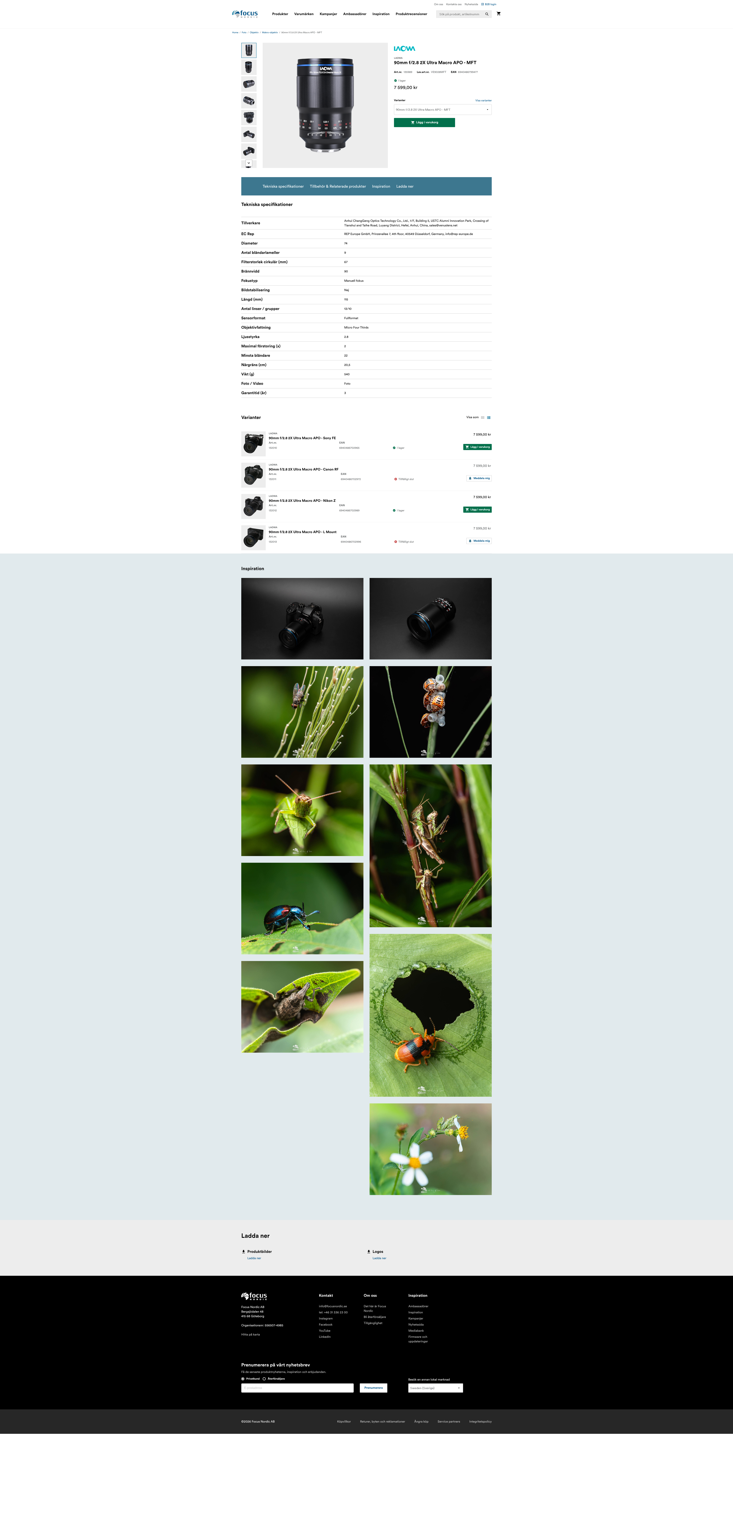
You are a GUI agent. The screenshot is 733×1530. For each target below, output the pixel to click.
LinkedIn (325, 1337)
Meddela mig (482, 478)
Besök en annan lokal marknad (429, 1380)
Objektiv (254, 32)
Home (235, 32)
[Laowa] (404, 48)
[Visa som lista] (489, 418)
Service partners (449, 1421)
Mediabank (416, 1331)
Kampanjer (328, 14)
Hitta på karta (250, 1334)
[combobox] (464, 14)
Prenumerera (373, 1388)
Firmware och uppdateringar (418, 1339)
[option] (249, 50)
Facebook (326, 1325)
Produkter (280, 14)
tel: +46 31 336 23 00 (333, 1312)
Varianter (399, 100)
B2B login (490, 4)
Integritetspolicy (480, 1421)
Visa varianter (483, 100)
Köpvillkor (344, 1421)
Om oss (438, 4)
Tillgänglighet (373, 1323)
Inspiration (381, 14)
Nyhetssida (471, 4)
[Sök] (487, 14)
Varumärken (303, 14)
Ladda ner (254, 1258)
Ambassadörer (354, 14)
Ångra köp (421, 1421)
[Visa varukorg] (498, 14)
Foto (244, 32)
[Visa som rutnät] (483, 418)
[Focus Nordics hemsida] (245, 14)
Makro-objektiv (270, 32)
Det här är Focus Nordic (375, 1308)
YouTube (324, 1331)
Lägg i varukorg (427, 122)
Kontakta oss (454, 4)
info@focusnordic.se (333, 1306)
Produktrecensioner (411, 14)
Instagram (326, 1318)
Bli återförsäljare (375, 1317)
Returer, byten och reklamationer (382, 1421)
